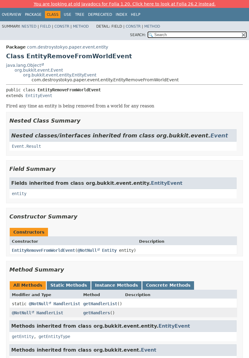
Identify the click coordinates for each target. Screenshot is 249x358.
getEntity (23, 336)
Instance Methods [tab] (116, 285)
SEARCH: (138, 35)
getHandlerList (100, 303)
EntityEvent (39, 95)
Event (219, 135)
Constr (61, 26)
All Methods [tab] (27, 285)
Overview (11, 14)
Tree (79, 14)
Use (67, 14)
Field (45, 26)
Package (33, 14)
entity (19, 193)
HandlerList (66, 303)
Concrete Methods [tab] (168, 285)
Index (121, 14)
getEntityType (54, 336)
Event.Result (26, 146)
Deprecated (100, 14)
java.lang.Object (23, 65)
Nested (29, 26)
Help (135, 14)
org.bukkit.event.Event (39, 70)
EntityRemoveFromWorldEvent (43, 250)
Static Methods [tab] (68, 285)
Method (81, 26)
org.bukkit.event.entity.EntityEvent (59, 75)
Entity (109, 250)
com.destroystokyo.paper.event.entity (67, 47)
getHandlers (96, 312)
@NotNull (87, 250)
